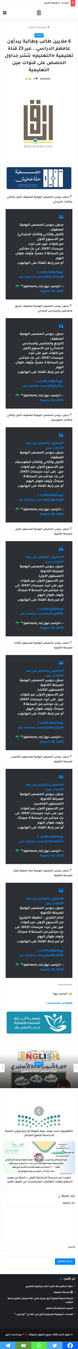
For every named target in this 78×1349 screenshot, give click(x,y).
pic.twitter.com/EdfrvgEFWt (41, 614)
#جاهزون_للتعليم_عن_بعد (44, 443)
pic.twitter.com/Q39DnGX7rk (41, 842)
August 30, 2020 (51, 291)
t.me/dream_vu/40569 (59, 1003)
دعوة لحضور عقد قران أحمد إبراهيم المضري (49, 1286)
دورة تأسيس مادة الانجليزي (39, 1071)
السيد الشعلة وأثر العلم (59, 1308)
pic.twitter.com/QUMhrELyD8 (41, 728)
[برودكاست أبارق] (39, 13)
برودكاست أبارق (13, 1335)
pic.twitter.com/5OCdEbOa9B (41, 500)
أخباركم (32, 28)
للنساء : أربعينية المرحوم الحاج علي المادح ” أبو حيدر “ (41, 3)
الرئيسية (42, 28)
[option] (39, 1068)
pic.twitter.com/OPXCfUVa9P (41, 277)
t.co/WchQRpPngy (49, 272)
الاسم (71, 1247)
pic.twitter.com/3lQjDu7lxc (43, 386)
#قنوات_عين (54, 448)
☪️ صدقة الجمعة (63, 1292)
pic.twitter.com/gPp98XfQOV (41, 956)
